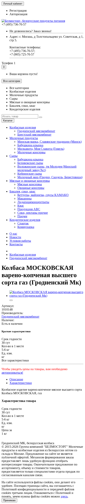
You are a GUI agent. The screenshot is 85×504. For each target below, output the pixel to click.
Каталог (8, 120)
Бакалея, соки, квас (22, 191)
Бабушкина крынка (30, 145)
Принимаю (9, 500)
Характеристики (20, 383)
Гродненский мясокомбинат (36, 131)
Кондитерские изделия (24, 219)
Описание (16, 379)
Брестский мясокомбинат (34, 134)
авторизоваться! (12, 372)
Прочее (22, 216)
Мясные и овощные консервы (29, 180)
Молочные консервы (31, 152)
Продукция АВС (28, 209)
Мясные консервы (29, 184)
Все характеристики (15, 360)
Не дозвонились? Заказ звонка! (30, 31)
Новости (15, 237)
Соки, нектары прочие (32, 212)
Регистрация (17, 10)
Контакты (16, 244)
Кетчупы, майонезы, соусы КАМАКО (43, 195)
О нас (13, 233)
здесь (64, 496)
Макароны (24, 198)
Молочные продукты (23, 138)
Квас (20, 205)
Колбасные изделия (22, 127)
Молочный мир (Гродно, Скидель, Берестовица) (49, 177)
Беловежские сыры (30, 163)
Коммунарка (25, 227)
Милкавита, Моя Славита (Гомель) (40, 148)
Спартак (23, 223)
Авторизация (18, 14)
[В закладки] (11, 300)
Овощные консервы (30, 188)
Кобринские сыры (29, 173)
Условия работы (20, 240)
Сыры (13, 156)
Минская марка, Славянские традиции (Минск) (49, 141)
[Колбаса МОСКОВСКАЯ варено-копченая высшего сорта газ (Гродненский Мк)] (46, 295)
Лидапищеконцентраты (33, 202)
